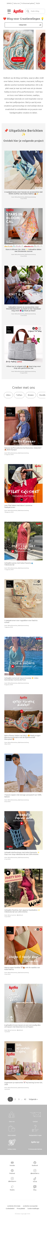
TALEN (38, 3)
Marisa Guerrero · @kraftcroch (15, 915)
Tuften (19, 395)
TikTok (35, 1181)
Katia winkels (12, 1135)
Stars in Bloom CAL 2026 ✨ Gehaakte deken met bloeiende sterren (23, 250)
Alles (8, 395)
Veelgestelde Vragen (35, 1135)
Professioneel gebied (27, 3)
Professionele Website (35, 1149)
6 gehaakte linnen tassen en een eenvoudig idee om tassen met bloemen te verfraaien (22, 1026)
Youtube (12, 1165)
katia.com (17, 3)
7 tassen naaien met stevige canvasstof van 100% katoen (22, 796)
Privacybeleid (21, 1208)
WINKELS (9, 3)
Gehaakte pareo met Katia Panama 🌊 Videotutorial (18, 564)
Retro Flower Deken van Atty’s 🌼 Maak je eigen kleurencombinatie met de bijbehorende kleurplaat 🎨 (22, 737)
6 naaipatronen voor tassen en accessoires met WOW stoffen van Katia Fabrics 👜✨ (23, 193)
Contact (35, 1121)
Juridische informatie (13, 1206)
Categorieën (23, 25)
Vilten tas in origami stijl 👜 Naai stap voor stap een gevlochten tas (23, 367)
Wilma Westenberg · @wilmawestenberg (25, 197)
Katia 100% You (18, 59)
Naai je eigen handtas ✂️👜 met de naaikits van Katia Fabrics (22, 968)
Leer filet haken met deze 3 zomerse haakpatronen (18, 506)
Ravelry (12, 1190)
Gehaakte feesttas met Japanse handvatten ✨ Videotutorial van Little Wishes (22, 911)
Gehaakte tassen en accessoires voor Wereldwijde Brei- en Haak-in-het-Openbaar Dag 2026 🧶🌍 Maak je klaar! (23, 309)
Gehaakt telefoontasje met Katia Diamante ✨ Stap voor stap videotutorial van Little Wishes (21, 853)
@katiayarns (12, 1181)
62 (25, 1099)
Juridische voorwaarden (30, 1206)
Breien (31, 395)
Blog (34, 1190)
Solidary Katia (12, 1149)
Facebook (35, 1165)
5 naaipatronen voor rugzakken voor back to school (20, 621)
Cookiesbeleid (10, 1208)
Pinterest (12, 1173)
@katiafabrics (35, 1173)
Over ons (12, 1121)
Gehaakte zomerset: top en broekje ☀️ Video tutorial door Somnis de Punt (21, 679)
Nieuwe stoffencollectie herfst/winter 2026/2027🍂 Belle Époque (22, 449)
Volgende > (33, 1099)
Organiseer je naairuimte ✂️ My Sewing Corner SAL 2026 (23, 1083)
